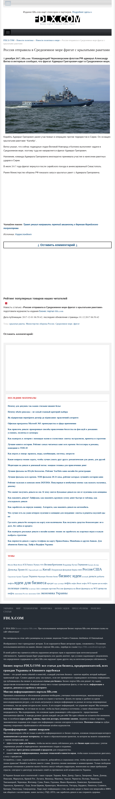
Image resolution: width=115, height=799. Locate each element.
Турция (25, 576)
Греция (90, 565)
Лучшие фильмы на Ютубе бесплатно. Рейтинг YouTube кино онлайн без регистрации (49, 471)
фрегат (77, 323)
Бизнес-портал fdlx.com (26, 628)
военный (85, 577)
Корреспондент (23, 234)
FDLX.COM (13, 618)
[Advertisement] (57, 272)
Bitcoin (10, 565)
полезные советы (18, 588)
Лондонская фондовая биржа (64, 569)
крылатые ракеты (17, 323)
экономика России (21, 594)
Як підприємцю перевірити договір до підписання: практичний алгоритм (43, 417)
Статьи (7, 611)
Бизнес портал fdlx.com (51, 311)
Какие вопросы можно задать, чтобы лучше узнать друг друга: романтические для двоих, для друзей (56, 459)
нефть (67, 583)
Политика (46, 608)
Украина (33, 576)
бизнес (55, 576)
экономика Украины (54, 593)
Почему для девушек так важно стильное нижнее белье (34, 405)
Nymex (37, 564)
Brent (15, 564)
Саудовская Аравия (14, 577)
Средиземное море (64, 323)
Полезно (95, 608)
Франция (42, 576)
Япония (49, 576)
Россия (88, 569)
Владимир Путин (70, 564)
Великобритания (53, 564)
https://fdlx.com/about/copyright (92, 646)
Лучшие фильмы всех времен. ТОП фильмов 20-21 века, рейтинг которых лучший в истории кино (55, 476)
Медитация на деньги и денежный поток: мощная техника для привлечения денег (47, 465)
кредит (50, 583)
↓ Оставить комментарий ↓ (57, 245)
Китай (47, 569)
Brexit (20, 565)
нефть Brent (76, 583)
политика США (34, 589)
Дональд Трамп (16, 569)
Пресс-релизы (80, 608)
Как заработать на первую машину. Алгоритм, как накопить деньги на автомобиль (48, 507)
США (97, 569)
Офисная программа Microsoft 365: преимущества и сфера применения (42, 423)
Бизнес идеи (62, 608)
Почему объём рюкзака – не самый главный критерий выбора (38, 411)
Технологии (30, 608)
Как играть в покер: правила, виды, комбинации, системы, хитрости (41, 453)
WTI (42, 564)
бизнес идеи (70, 575)
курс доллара (59, 583)
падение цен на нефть (99, 583)
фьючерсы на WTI (89, 588)
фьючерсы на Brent (72, 588)
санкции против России (51, 588)
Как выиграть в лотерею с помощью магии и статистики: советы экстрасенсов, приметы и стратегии (57, 438)
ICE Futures (28, 564)
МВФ (80, 570)
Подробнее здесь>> (82, 11)
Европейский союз (35, 570)
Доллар (96, 565)
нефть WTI (86, 583)
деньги (92, 576)
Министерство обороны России (40, 323)
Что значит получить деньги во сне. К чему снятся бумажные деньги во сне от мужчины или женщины (57, 491)
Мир (18, 608)
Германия (82, 564)
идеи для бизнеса (30, 582)
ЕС (26, 569)
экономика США (34, 593)
